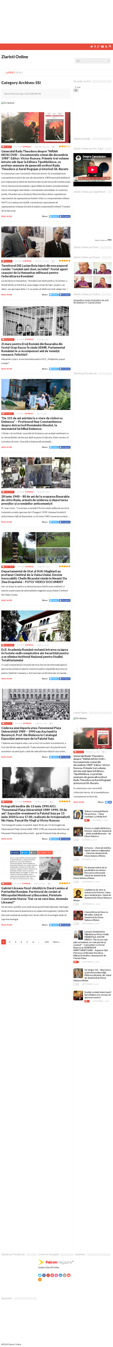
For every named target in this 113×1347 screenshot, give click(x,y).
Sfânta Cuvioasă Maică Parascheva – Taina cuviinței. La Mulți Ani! (96, 814)
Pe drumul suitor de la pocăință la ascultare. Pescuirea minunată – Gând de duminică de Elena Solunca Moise (90, 872)
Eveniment (9, 339)
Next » (56, 941)
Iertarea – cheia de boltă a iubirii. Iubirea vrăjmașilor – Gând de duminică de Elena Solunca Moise (97, 851)
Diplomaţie (9, 645)
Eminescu (9, 414)
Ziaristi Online (14, 56)
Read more (6, 216)
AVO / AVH (9, 567)
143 (47, 941)
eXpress (27, 147)
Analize (8, 147)
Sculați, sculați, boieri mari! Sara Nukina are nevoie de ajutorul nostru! (97, 995)
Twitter (55, 216)
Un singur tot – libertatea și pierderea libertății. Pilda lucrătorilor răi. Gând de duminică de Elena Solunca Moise (92, 975)
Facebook (66, 216)
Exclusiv (8, 261)
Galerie (7, 884)
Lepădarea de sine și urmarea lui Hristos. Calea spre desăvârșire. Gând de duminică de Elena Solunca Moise (92, 895)
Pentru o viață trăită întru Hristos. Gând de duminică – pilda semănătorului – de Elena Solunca (97, 832)
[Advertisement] (56, 20)
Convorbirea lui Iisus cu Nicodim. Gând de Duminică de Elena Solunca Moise (96, 916)
